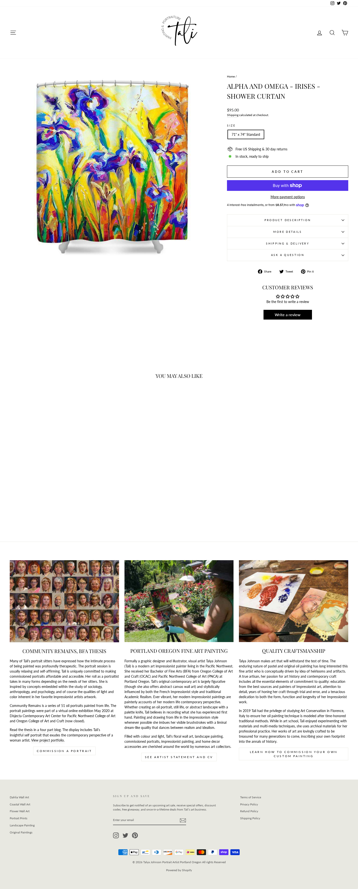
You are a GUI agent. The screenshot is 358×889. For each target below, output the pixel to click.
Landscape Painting (22, 825)
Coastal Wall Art (20, 804)
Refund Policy (249, 811)
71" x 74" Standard (246, 134)
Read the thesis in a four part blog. (35, 730)
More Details (287, 231)
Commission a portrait (64, 751)
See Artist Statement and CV (179, 757)
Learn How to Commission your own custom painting (294, 754)
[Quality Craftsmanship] (293, 601)
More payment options (288, 197)
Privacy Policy (249, 804)
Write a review (288, 314)
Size (231, 125)
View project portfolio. (48, 740)
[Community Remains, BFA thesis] (64, 601)
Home (231, 76)
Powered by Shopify (179, 870)
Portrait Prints (18, 818)
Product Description (287, 220)
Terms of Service (250, 797)
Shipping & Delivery (287, 243)
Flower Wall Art (19, 811)
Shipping (232, 115)
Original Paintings (21, 832)
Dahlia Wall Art (19, 797)
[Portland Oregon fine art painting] (179, 601)
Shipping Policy (250, 818)
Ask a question (287, 254)
